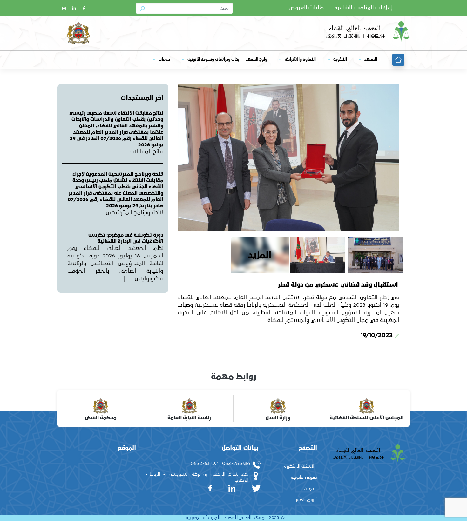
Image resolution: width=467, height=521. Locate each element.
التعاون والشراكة (300, 59)
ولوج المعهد (256, 59)
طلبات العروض (306, 7)
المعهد (370, 59)
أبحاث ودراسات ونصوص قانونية (213, 59)
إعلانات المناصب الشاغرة (363, 7)
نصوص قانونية (304, 477)
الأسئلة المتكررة (300, 466)
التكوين (340, 59)
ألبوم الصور (306, 500)
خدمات (164, 59)
